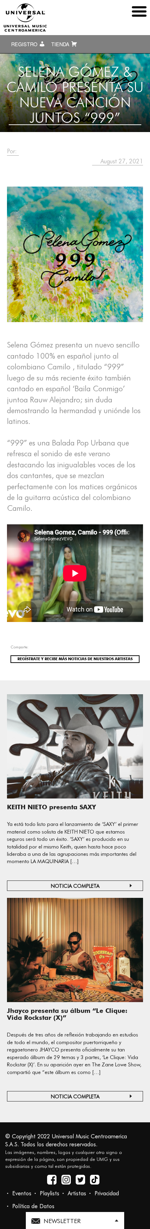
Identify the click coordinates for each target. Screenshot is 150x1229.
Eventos (21, 1193)
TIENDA (61, 44)
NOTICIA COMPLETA (75, 886)
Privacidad (107, 1193)
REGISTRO (25, 44)
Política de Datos (33, 1206)
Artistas (77, 1193)
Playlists (49, 1193)
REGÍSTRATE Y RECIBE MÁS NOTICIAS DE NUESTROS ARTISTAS (75, 658)
